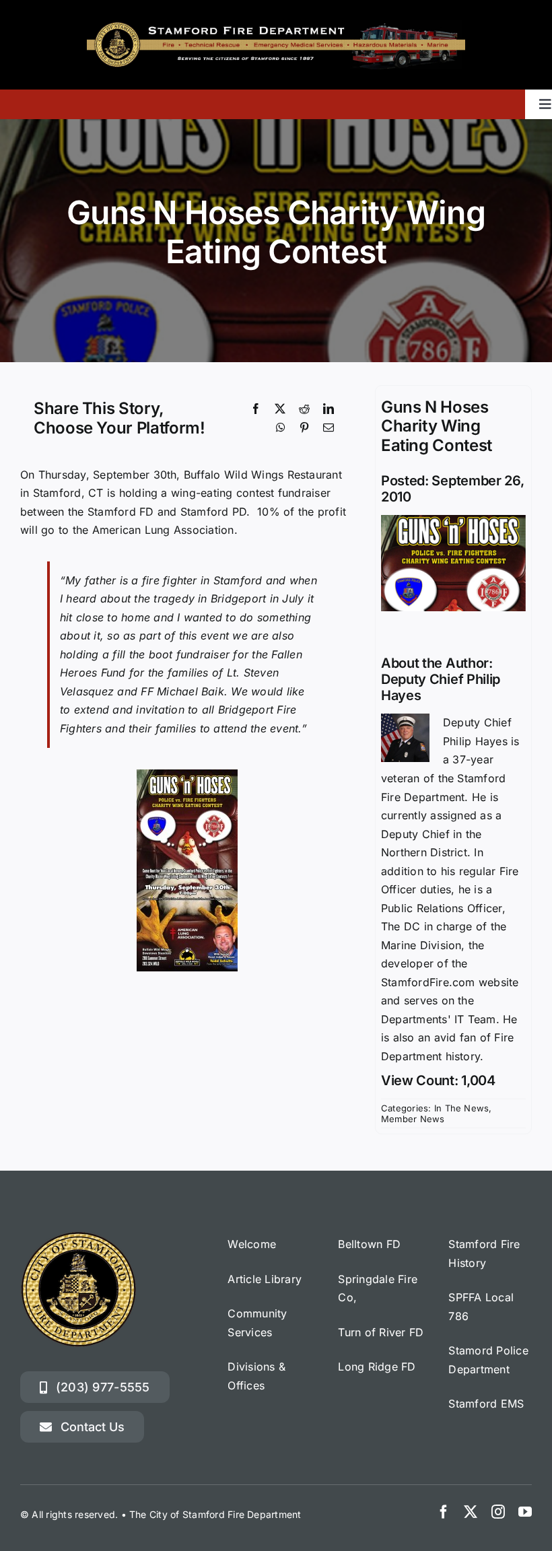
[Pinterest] (304, 428)
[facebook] (443, 1512)
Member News (413, 1118)
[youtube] (525, 1512)
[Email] (328, 428)
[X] (280, 409)
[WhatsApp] (280, 428)
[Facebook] (256, 409)
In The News (461, 1108)
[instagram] (498, 1512)
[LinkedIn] (328, 409)
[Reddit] (304, 409)
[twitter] (470, 1512)
